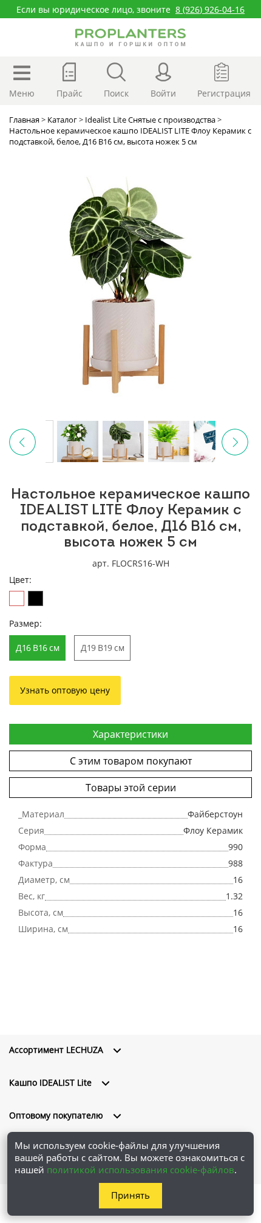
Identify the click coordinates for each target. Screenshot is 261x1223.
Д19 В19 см (102, 647)
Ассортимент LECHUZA (56, 1049)
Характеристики (130, 734)
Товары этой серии (131, 787)
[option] (130, 280)
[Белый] (16, 598)
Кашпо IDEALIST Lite (50, 1082)
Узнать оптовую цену (65, 690)
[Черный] (35, 598)
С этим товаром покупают (131, 761)
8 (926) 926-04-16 (210, 9)
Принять (130, 1195)
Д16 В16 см (37, 647)
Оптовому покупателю (56, 1115)
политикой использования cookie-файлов (140, 1169)
